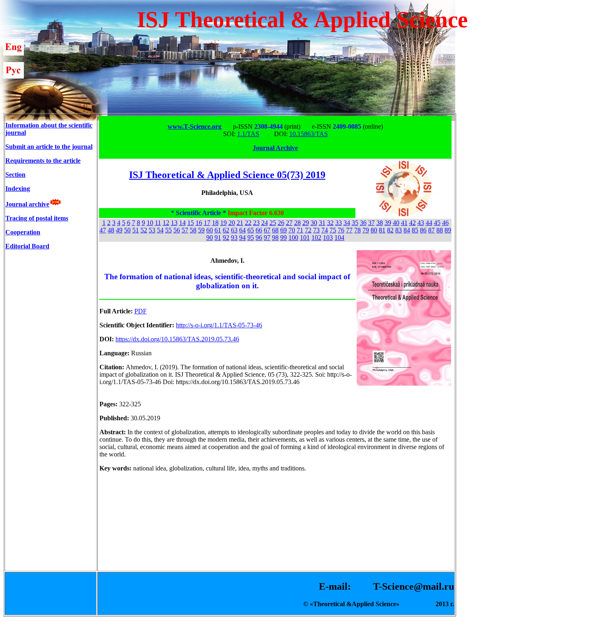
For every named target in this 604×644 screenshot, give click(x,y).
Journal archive (27, 204)
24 (264, 222)
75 (333, 230)
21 (240, 222)
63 (234, 230)
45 (437, 222)
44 (429, 222)
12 (166, 222)
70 (291, 230)
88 (439, 230)
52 (144, 230)
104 (339, 237)
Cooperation (22, 232)
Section (15, 174)
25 (273, 222)
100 (293, 237)
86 (423, 230)
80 (374, 230)
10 (150, 222)
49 (119, 230)
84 (406, 230)
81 (382, 230)
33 (338, 222)
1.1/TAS (248, 133)
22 (248, 222)
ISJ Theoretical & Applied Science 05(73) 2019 (227, 174)
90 (209, 237)
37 (371, 222)
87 (431, 230)
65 (250, 230)
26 (281, 222)
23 (256, 222)
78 (357, 230)
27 (289, 222)
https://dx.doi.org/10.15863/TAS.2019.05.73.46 (177, 339)
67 (267, 230)
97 (267, 237)
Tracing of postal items (36, 218)
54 (160, 230)
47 (102, 230)
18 (215, 222)
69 (283, 230)
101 (305, 237)
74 (324, 230)
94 (242, 237)
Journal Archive (275, 147)
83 (398, 230)
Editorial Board (27, 246)
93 (234, 237)
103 (328, 237)
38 (379, 222)
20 (231, 222)
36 (363, 222)
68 (275, 230)
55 (168, 230)
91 (217, 237)
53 (152, 230)
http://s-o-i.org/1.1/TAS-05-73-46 (219, 325)
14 (182, 222)
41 (404, 222)
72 (308, 230)
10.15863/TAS (308, 133)
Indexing (17, 188)
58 (193, 230)
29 (305, 222)
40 (396, 222)
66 (259, 230)
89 (448, 230)
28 (297, 222)
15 (190, 222)
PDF (140, 311)
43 (420, 222)
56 (176, 230)
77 (349, 230)
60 (209, 230)
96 (259, 237)
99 (283, 237)
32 (330, 222)
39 (388, 222)
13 (174, 222)
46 (445, 222)
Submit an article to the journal (48, 146)
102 (316, 237)
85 (415, 230)
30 (314, 222)
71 (300, 230)
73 (316, 230)
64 (242, 230)
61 (217, 230)
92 (226, 237)
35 (355, 222)
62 (226, 230)
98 (275, 237)
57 (185, 230)
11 (158, 222)
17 (207, 222)
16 (199, 222)
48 (111, 230)
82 (390, 230)
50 (127, 230)
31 (322, 222)
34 (346, 222)
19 (223, 222)
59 (201, 230)
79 (365, 230)
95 (250, 237)
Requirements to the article (43, 160)
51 (135, 230)
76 (341, 230)
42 (412, 222)
